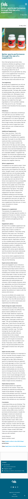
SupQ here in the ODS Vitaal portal (15, 446)
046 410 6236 (7, 464)
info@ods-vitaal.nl (8, 468)
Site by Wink (14, 496)
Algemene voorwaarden (14, 492)
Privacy (14, 494)
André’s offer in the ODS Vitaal (14, 441)
